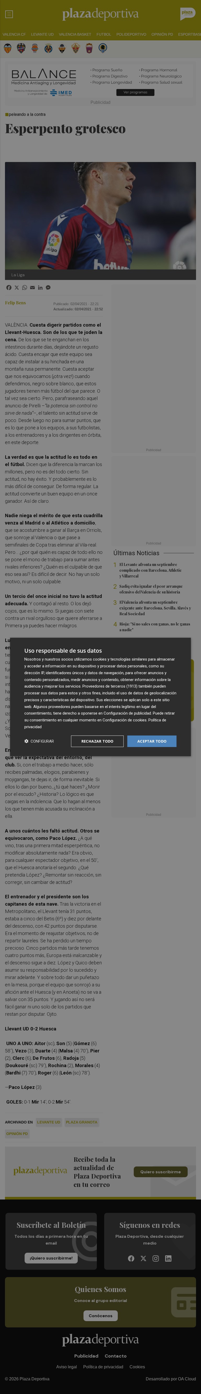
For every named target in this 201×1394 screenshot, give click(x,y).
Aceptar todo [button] (152, 740)
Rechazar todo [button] (97, 740)
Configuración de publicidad (127, 713)
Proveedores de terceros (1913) (109, 686)
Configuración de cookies (125, 720)
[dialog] (100, 697)
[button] (39, 741)
